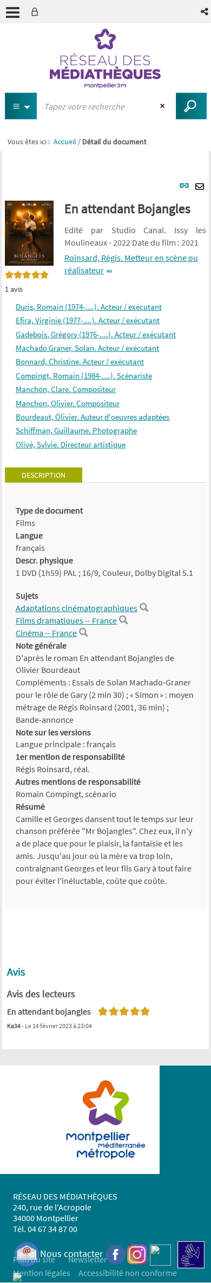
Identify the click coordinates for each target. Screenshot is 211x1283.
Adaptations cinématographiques (76, 607)
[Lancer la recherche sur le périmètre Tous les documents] (191, 106)
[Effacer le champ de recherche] (163, 106)
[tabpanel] (105, 695)
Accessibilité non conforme (127, 1272)
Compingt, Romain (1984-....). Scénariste (84, 375)
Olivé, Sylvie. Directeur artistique (71, 444)
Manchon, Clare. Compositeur (66, 389)
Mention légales (41, 1272)
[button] (205, 11)
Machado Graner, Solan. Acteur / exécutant (87, 348)
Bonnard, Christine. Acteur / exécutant (80, 361)
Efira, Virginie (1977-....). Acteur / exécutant (88, 320)
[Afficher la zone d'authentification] (37, 11)
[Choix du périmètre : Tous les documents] (21, 106)
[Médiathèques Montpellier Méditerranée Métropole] (105, 58)
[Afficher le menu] (12, 12)
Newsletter (87, 1259)
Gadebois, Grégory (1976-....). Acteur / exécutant (96, 334)
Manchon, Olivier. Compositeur (68, 403)
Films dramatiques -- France (66, 620)
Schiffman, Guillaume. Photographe (76, 430)
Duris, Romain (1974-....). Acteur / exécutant (89, 306)
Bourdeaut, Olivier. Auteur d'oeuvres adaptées (92, 417)
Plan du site (34, 1259)
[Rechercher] (144, 607)
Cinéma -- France (46, 632)
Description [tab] (43, 475)
